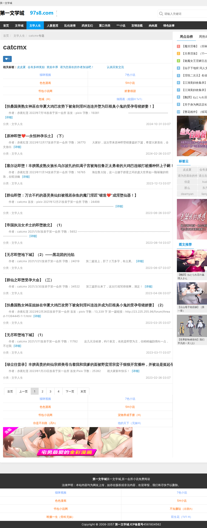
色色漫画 (45, 82)
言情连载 (137, 25)
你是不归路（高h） (45, 423)
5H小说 (130, 82)
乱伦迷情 (70, 25)
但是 (187, 181)
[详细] (9, 117)
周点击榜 (186, 36)
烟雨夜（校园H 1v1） (130, 99)
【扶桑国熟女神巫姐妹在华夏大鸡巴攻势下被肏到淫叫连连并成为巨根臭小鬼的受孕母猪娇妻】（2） (84, 305)
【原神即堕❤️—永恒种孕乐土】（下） (34, 136)
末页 (83, 391)
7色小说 (130, 74)
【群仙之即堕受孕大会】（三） (28, 280)
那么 (187, 187)
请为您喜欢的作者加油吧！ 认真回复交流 (92, 67)
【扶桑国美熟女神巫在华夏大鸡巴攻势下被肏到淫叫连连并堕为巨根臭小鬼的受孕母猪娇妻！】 (79, 106)
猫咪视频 (45, 74)
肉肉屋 (153, 25)
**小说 (120, 25)
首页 (6, 25)
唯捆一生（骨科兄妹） (60, 516)
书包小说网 (45, 91)
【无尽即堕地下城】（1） (24, 335)
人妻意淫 (52, 25)
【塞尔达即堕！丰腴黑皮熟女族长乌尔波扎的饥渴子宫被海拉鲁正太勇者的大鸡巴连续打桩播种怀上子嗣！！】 (92, 166)
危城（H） (45, 99)
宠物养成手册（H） (130, 415)
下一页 (70, 391)
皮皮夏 (21, 67)
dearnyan (187, 194)
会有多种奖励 (36, 67)
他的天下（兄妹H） (130, 423)
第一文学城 (100, 479)
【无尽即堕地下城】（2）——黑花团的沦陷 (38, 254)
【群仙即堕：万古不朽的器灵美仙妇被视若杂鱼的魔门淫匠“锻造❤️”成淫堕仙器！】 (70, 195)
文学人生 (35, 25)
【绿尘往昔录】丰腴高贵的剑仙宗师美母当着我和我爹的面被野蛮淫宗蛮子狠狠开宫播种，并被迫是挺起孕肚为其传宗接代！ (103, 364)
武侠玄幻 (87, 25)
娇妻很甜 (130, 91)
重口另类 (104, 25)
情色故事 (169, 25)
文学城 (19, 25)
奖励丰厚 (52, 67)
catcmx (34, 35)
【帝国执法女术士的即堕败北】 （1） (33, 225)
